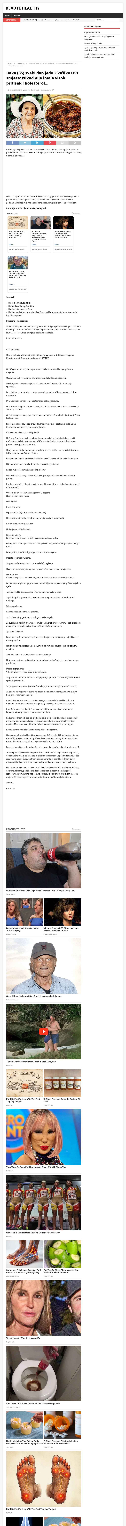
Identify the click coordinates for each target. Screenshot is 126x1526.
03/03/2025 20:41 (15, 90)
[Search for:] (107, 20)
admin (27, 90)
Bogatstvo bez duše (92, 32)
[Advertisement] (43, 43)
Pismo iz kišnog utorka (93, 43)
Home (7, 15)
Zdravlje (17, 15)
